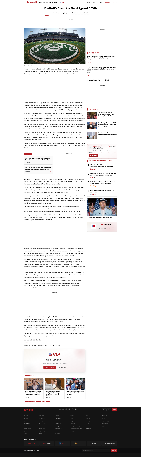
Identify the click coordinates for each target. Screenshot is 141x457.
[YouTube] (75, 409)
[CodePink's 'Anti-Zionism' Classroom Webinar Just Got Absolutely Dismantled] (92, 115)
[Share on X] (73, 13)
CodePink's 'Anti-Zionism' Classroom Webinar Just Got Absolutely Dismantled (106, 114)
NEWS (40, 2)
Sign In (104, 409)
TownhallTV (26, 431)
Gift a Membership (105, 421)
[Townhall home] (29, 410)
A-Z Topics (42, 415)
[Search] (113, 2)
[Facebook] (72, 409)
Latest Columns (27, 423)
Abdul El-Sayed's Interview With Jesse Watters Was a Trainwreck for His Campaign (107, 124)
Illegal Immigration (43, 431)
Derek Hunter (57, 421)
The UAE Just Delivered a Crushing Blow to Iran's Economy (107, 134)
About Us (88, 418)
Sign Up (114, 450)
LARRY (71, 418)
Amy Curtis (27, 397)
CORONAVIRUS (27, 345)
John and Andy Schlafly (58, 13)
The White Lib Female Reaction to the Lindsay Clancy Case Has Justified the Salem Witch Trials (101, 69)
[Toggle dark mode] (116, 2)
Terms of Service (27, 455)
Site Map (53, 455)
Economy (41, 426)
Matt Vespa (48, 397)
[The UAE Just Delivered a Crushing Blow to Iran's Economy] (92, 135)
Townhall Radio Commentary (76, 428)
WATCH (51, 2)
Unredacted (72, 423)
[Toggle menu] (24, 2)
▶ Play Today (93, 155)
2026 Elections (42, 418)
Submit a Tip (88, 426)
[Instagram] (69, 409)
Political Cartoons (27, 428)
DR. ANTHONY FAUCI (42, 345)
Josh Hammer (58, 431)
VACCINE (58, 345)
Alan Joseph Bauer (58, 428)
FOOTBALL (51, 345)
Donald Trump (42, 423)
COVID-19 (34, 345)
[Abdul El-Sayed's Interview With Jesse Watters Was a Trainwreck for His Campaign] (92, 125)
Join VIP (114, 409)
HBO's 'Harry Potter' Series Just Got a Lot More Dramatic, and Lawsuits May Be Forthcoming (33, 393)
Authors (25, 433)
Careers (87, 423)
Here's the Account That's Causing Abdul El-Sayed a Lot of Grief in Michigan (75, 393)
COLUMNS (45, 2)
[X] (66, 409)
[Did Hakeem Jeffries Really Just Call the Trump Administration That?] (102, 207)
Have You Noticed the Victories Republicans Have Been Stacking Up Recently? (101, 57)
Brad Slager (57, 426)
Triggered (72, 421)
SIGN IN (100, 2)
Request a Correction (47, 455)
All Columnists (57, 433)
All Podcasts (72, 431)
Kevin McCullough (58, 423)
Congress (41, 421)
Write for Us (88, 428)
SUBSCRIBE (108, 2)
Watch (25, 426)
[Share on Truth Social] (76, 13)
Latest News (26, 421)
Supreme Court (42, 433)
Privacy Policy (33, 455)
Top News (26, 418)
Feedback (39, 455)
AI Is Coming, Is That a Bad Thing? (98, 80)
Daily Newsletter (105, 423)
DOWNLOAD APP (91, 2)
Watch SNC (104, 426)
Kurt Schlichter (58, 418)
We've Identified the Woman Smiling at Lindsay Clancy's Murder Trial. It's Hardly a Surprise (53, 394)
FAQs (109, 409)
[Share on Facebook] (79, 13)
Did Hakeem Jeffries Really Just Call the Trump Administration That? (100, 218)
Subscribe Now (62, 367)
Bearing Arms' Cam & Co (75, 426)
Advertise (88, 421)
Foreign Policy (42, 428)
